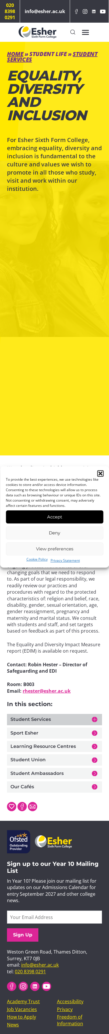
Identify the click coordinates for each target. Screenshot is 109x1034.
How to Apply (21, 1017)
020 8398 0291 (10, 11)
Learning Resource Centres (43, 746)
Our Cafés (22, 786)
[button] (100, 473)
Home (15, 54)
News (13, 1025)
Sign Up (22, 935)
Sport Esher (24, 733)
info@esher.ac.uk (45, 11)
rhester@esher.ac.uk (47, 691)
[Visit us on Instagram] (85, 11)
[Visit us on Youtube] (102, 11)
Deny (54, 533)
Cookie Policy (37, 559)
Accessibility (70, 1001)
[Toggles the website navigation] (85, 32)
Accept (54, 517)
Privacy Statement (65, 560)
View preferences (54, 549)
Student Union (28, 759)
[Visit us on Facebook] (76, 11)
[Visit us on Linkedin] (94, 11)
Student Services (30, 719)
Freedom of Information (70, 1020)
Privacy (65, 1009)
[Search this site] (73, 32)
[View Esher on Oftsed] (18, 833)
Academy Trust (23, 1001)
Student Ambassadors (37, 773)
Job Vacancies (22, 1009)
